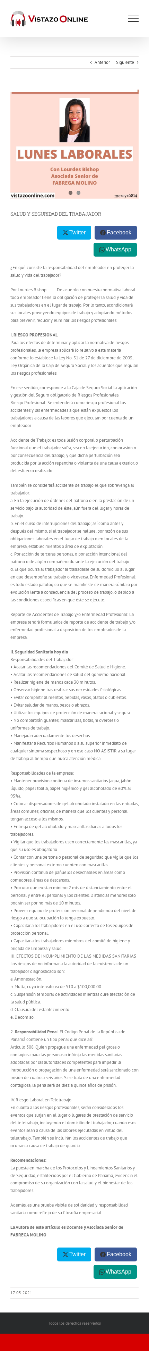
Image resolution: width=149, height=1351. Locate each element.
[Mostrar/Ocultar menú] (133, 19)
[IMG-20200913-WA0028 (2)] (74, 144)
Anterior (102, 62)
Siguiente (125, 62)
